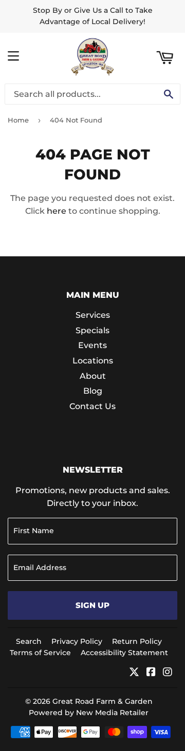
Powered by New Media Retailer (89, 712)
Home (18, 120)
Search (29, 641)
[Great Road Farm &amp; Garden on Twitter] (134, 673)
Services (93, 315)
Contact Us (92, 406)
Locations (92, 361)
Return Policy (137, 641)
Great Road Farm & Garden (102, 701)
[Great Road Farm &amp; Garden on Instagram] (167, 673)
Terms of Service (40, 652)
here (56, 211)
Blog (92, 391)
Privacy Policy (76, 641)
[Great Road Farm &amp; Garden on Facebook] (151, 673)
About (93, 376)
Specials (92, 330)
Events (92, 345)
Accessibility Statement (124, 652)
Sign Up (92, 605)
